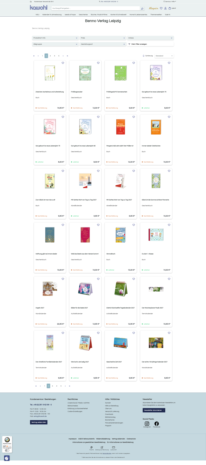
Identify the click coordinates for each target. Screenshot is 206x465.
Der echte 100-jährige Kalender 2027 (154, 362)
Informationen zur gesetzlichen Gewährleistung (89, 442)
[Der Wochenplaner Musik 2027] (156, 289)
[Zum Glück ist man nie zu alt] (49, 181)
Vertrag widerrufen (38, 422)
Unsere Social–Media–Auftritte (78, 403)
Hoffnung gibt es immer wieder (46, 254)
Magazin (153, 8)
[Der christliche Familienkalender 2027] (49, 343)
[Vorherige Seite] (38, 55)
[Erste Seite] (34, 55)
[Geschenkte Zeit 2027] (120, 343)
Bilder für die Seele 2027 (79, 308)
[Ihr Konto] (165, 8)
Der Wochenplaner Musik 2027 (152, 308)
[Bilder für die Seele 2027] (85, 289)
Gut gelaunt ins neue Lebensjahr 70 (154, 92)
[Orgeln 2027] (49, 289)
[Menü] (11, 437)
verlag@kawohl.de (40, 416)
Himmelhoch (110, 254)
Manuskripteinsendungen (114, 423)
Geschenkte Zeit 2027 (114, 362)
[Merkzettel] (161, 8)
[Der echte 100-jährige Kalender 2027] (156, 343)
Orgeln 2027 (40, 308)
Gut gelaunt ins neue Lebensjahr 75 (48, 146)
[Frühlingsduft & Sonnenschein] (120, 73)
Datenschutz (131, 439)
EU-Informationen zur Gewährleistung (120, 442)
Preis (83, 38)
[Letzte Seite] (67, 55)
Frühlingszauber (76, 92)
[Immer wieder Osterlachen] (156, 127)
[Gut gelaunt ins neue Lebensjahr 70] (156, 73)
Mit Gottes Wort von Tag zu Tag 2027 (83, 200)
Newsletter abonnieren (153, 410)
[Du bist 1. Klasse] (156, 235)
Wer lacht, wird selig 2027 (80, 362)
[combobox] (96, 8)
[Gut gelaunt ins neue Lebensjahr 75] (49, 127)
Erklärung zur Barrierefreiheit (78, 408)
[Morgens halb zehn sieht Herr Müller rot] (120, 127)
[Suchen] (142, 8)
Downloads (109, 414)
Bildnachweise (73, 406)
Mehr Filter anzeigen (139, 44)
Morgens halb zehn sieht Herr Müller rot (119, 146)
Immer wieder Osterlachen (151, 146)
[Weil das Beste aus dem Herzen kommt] (85, 235)
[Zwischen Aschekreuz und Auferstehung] (49, 73)
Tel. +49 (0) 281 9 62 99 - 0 (109, 1)
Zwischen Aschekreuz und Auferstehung (50, 92)
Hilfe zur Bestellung (111, 406)
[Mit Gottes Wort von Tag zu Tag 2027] (85, 181)
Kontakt (108, 403)
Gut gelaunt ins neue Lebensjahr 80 (83, 146)
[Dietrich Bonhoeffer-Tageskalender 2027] (120, 289)
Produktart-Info (39, 38)
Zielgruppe (37, 44)
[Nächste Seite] (63, 55)
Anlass (131, 38)
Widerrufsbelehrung (103, 439)
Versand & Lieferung (112, 411)
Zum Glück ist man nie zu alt (45, 200)
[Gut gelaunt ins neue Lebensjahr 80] (85, 127)
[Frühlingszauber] (85, 73)
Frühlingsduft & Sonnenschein (116, 92)
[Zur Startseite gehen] (38, 7)
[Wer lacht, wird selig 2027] (85, 343)
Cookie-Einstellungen (75, 411)
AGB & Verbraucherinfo (86, 439)
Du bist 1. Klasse (147, 254)
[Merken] (63, 63)
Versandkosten (107, 453)
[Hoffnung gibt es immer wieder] (49, 235)
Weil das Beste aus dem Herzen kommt (84, 254)
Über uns (108, 408)
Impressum (73, 439)
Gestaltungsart (87, 44)
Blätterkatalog (110, 417)
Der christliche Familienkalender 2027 (49, 362)
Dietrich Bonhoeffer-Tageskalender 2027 (120, 308)
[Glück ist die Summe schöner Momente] (156, 181)
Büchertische (109, 420)
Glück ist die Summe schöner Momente (155, 200)
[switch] (7, 450)
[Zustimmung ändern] (6, 458)
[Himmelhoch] (120, 235)
